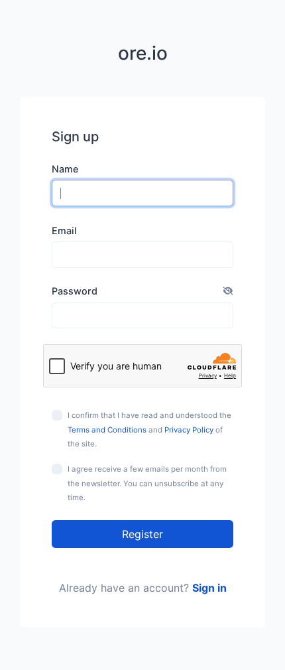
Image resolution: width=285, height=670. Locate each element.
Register (142, 534)
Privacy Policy (188, 430)
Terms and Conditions (107, 430)
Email (64, 230)
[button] (228, 291)
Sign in (209, 587)
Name (65, 168)
